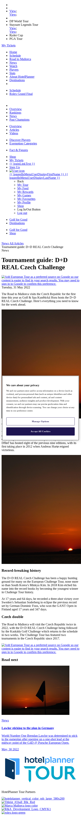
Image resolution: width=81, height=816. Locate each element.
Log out (22, 213)
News (13, 62)
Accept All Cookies (40, 431)
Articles (14, 129)
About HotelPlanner (21, 76)
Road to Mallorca (20, 59)
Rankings (15, 112)
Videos (13, 133)
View (12, 11)
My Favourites (26, 199)
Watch (13, 66)
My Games (24, 195)
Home (13, 52)
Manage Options (40, 421)
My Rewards (25, 192)
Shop (20, 206)
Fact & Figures (18, 150)
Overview (15, 109)
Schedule (15, 55)
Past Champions (19, 119)
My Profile (24, 202)
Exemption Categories (23, 143)
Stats (12, 73)
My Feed (23, 188)
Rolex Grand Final (21, 93)
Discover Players (19, 140)
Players (13, 69)
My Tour (22, 184)
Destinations (17, 80)
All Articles (16, 243)
